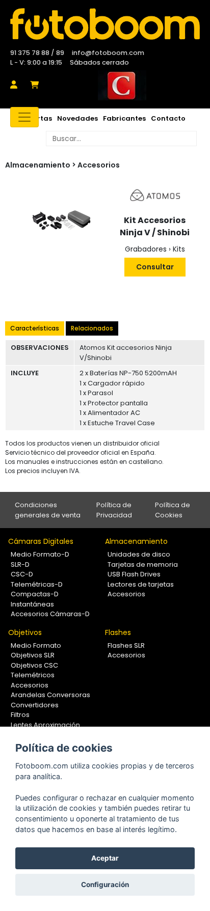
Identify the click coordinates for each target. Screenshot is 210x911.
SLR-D (20, 564)
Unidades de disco (139, 554)
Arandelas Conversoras (50, 695)
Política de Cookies (172, 510)
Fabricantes (124, 118)
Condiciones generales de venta (48, 510)
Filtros (20, 715)
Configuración (105, 884)
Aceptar (105, 858)
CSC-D (22, 574)
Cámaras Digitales (40, 541)
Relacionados (92, 328)
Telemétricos (33, 675)
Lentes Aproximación (45, 725)
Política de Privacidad (114, 510)
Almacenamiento (136, 541)
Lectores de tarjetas (141, 584)
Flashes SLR (126, 645)
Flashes (118, 632)
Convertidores (35, 705)
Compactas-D (35, 594)
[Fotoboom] (105, 24)
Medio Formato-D (40, 554)
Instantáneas (32, 604)
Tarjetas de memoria (143, 564)
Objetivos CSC (34, 665)
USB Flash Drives (134, 574)
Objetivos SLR (33, 655)
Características (34, 328)
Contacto (168, 118)
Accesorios (98, 165)
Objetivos (25, 632)
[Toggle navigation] (24, 117)
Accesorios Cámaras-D (50, 614)
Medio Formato (36, 645)
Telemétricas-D (37, 584)
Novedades (77, 118)
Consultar (155, 267)
